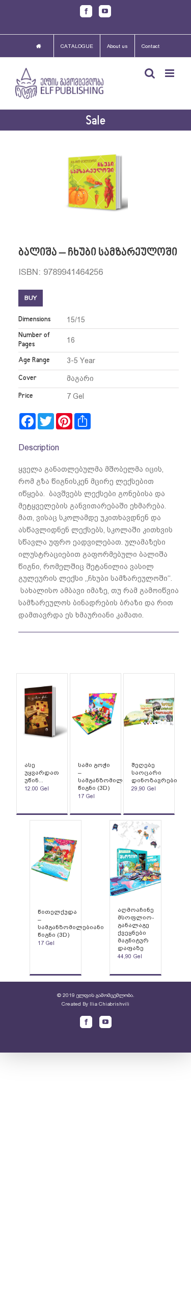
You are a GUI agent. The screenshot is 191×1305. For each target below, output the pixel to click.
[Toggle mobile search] (150, 73)
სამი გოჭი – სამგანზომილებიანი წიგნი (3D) (111, 776)
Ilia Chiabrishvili (109, 1004)
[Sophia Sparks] (42, 712)
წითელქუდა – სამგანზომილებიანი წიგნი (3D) (71, 923)
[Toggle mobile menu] (170, 73)
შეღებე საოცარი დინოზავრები (154, 772)
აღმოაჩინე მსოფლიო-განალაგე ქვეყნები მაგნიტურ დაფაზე (136, 929)
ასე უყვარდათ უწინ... (41, 772)
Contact (150, 46)
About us (117, 46)
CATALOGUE (77, 46)
